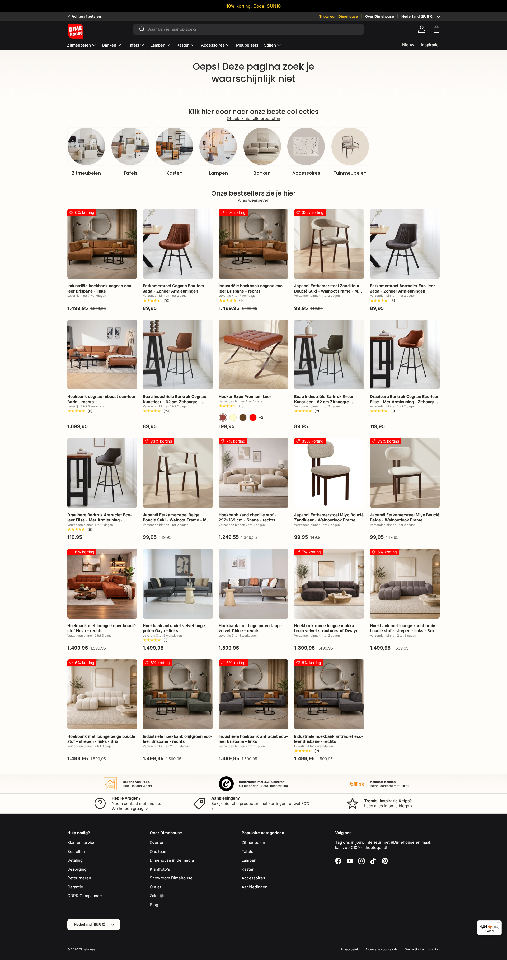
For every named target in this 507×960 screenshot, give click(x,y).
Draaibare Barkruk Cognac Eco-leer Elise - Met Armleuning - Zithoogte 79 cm (404, 401)
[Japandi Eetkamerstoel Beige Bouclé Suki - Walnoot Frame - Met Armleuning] (178, 473)
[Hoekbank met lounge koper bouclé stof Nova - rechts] (102, 583)
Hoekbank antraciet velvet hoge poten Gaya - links (174, 628)
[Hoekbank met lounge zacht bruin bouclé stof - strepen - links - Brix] (405, 583)
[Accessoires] (306, 146)
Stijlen (270, 45)
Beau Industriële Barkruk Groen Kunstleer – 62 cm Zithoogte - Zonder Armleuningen (324, 401)
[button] (436, 29)
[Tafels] (130, 146)
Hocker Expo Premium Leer (245, 396)
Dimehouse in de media (172, 860)
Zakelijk (157, 895)
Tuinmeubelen (350, 173)
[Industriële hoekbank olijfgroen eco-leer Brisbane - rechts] (178, 694)
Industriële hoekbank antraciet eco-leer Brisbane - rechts (328, 739)
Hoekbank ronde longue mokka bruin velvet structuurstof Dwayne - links (329, 630)
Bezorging (77, 869)
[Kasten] (174, 146)
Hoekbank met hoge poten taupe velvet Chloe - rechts (250, 628)
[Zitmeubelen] (86, 146)
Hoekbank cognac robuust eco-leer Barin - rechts (101, 399)
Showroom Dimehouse (338, 16)
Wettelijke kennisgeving (422, 949)
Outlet (155, 886)
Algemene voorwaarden (382, 949)
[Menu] (498, 923)
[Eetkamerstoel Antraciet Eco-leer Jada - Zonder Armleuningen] (405, 244)
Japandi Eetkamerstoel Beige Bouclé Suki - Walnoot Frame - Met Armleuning (177, 520)
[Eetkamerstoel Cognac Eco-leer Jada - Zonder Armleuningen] (178, 244)
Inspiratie (430, 44)
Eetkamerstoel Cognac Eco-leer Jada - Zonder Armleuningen (173, 288)
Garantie (75, 886)
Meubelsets (247, 45)
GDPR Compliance (84, 895)
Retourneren (79, 877)
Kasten (183, 45)
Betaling (75, 860)
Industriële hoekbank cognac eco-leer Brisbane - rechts (251, 288)
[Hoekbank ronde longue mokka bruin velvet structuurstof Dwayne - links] (329, 583)
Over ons (158, 842)
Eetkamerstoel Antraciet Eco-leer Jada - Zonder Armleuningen (402, 288)
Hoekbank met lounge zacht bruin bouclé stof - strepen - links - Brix (402, 628)
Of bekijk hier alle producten (253, 118)
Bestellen (76, 851)
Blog (154, 904)
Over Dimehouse (379, 16)
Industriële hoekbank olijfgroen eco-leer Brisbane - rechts (178, 739)
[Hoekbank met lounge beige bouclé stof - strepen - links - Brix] (102, 694)
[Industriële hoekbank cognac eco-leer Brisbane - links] (102, 244)
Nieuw (408, 44)
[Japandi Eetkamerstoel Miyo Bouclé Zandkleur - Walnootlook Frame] (329, 473)
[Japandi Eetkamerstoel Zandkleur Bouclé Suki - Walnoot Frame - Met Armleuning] (329, 244)
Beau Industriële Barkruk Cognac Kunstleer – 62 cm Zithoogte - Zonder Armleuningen (174, 401)
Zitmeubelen (79, 45)
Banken (109, 45)
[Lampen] (218, 146)
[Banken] (262, 146)
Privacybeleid (350, 949)
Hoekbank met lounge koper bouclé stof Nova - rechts (101, 628)
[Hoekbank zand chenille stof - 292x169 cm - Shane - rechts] (253, 473)
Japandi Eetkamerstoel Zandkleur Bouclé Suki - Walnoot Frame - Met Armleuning (328, 291)
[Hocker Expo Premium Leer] (253, 354)
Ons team (158, 851)
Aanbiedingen (254, 886)
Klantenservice (81, 842)
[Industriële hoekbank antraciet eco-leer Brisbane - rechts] (329, 694)
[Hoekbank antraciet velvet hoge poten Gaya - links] (178, 583)
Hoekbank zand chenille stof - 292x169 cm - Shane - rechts (247, 517)
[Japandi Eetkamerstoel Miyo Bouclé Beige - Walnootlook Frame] (405, 473)
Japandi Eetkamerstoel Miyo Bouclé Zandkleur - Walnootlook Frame (329, 517)
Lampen (158, 45)
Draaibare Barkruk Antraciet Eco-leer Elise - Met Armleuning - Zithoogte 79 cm (99, 520)
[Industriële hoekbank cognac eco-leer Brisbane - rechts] (253, 244)
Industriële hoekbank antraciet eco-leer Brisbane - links (253, 739)
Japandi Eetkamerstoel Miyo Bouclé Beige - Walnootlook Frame (404, 517)
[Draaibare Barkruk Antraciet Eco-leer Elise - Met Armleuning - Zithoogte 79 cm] (102, 473)
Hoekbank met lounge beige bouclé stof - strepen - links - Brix (101, 739)
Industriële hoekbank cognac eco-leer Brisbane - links (100, 288)
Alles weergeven (253, 200)
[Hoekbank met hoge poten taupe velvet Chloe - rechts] (253, 583)
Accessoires (213, 45)
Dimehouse (87, 949)
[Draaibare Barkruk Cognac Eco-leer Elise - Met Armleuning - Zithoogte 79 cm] (405, 354)
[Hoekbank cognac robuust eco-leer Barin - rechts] (102, 354)
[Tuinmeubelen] (350, 146)
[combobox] (248, 29)
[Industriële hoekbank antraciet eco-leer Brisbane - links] (253, 694)
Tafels (133, 45)
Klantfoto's (160, 869)
